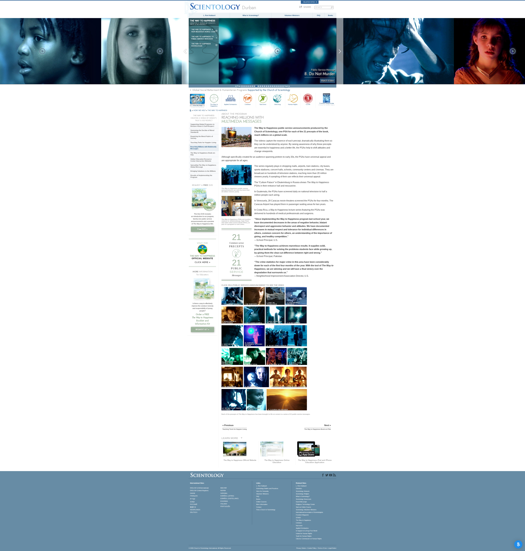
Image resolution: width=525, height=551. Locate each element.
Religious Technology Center (305, 504)
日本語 (192, 502)
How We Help (197, 106)
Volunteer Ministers (292, 15)
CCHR (308, 104)
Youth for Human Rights (304, 536)
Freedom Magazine (327, 104)
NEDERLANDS (195, 509)
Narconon (263, 104)
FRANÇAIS (194, 496)
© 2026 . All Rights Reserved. (210, 548)
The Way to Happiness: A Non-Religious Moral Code (203, 30)
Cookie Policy (311, 548)
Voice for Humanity (262, 491)
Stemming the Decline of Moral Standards (202, 131)
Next (286, 86)
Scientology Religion (302, 494)
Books (330, 15)
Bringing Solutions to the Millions (203, 171)
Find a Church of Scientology (265, 509)
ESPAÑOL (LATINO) (227, 496)
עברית (192, 499)
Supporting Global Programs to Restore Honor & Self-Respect (202, 125)
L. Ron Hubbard (209, 15)
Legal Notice (332, 548)
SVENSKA (223, 493)
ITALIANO (223, 504)
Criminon (248, 104)
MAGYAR (223, 488)
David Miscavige (301, 502)
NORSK (223, 490)
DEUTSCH (193, 512)
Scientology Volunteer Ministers (306, 509)
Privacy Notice (301, 548)
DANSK (192, 493)
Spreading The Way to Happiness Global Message (203, 166)
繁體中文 (193, 507)
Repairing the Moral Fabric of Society (201, 137)
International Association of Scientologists (309, 512)
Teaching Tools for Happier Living (203, 143)
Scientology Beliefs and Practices (267, 488)
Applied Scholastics (230, 104)
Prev (239, 86)
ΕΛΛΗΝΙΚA (224, 501)
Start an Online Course (303, 507)
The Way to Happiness (214, 105)
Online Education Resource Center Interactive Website (201, 160)
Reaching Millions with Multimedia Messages (203, 148)
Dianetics (299, 488)
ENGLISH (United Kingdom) (199, 490)
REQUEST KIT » (202, 329)
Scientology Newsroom (303, 499)
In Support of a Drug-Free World (306, 531)
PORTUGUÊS (225, 506)
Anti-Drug (277, 104)
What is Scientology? (251, 15)
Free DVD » (202, 229)
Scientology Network (303, 491)
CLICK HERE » (202, 262)
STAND (298, 517)
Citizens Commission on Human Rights (309, 539)
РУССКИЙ (193, 504)
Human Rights (293, 104)
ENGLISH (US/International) (199, 488)
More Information (261, 504)
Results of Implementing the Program (201, 176)
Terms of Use (322, 548)
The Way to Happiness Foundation (201, 45)
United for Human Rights (304, 533)
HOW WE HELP (199, 110)
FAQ (318, 15)
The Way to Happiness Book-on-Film (202, 154)
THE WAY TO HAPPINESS (217, 110)
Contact (258, 507)
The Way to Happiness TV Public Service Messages (202, 37)
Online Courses (261, 502)
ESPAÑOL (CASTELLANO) (229, 498)
